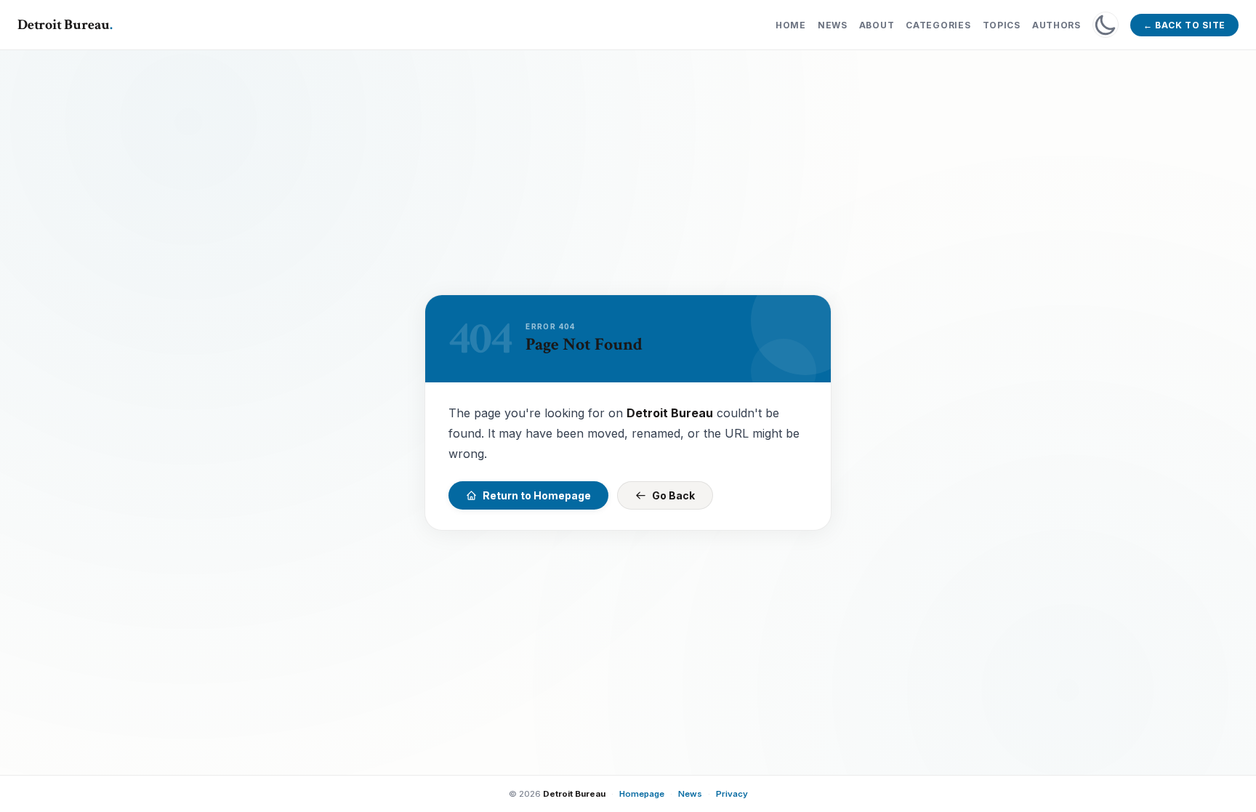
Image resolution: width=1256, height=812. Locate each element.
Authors (1056, 25)
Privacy (732, 794)
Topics (1001, 25)
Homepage (641, 794)
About (877, 25)
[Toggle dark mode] (1105, 25)
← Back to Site (1184, 25)
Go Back (673, 495)
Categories (938, 25)
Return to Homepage (537, 495)
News (833, 25)
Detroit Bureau (65, 24)
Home (791, 25)
